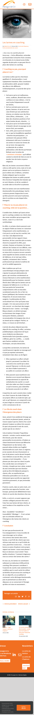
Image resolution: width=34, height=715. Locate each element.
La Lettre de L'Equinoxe (26, 658)
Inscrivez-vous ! (26, 666)
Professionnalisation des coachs (10, 48)
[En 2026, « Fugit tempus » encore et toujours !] (9, 620)
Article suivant (23, 604)
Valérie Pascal (7, 46)
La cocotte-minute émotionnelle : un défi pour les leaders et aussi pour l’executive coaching (24, 631)
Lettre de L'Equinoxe (23, 46)
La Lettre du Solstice (26, 652)
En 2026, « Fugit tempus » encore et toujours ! (7, 629)
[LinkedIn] (14, 655)
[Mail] (19, 655)
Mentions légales (23, 675)
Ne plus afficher (24, 707)
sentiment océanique (14, 154)
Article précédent (10, 604)
